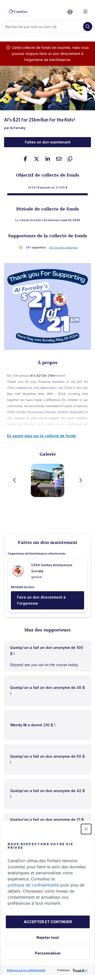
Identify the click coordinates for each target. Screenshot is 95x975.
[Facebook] (25, 158)
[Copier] (69, 158)
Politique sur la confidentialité (26, 970)
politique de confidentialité (33, 884)
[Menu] (85, 11)
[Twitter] (36, 158)
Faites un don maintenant (47, 142)
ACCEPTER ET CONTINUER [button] (48, 922)
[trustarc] (79, 970)
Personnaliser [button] (48, 953)
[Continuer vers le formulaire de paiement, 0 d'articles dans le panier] (71, 11)
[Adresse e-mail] (58, 158)
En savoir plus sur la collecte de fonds (41, 436)
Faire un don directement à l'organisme (41, 600)
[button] (86, 829)
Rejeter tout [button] (47, 937)
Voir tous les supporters (63, 247)
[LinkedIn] (47, 158)
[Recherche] (87, 26)
